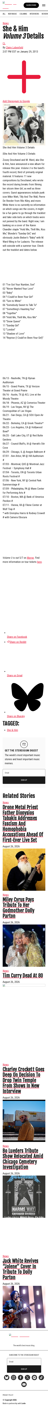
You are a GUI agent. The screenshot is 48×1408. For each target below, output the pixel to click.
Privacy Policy (8, 1395)
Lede (23, 1403)
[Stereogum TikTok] (41, 1377)
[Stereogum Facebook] (20, 1377)
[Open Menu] (43, 5)
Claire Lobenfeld (14, 47)
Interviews (34, 14)
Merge (30, 557)
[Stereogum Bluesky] (6, 1377)
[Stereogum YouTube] (24, 1384)
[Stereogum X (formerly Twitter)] (27, 1377)
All (4, 14)
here (39, 561)
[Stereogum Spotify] (34, 1377)
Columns (23, 14)
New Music (12, 14)
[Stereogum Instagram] (13, 1377)
